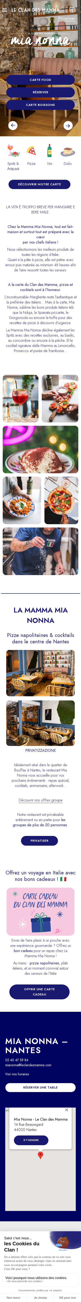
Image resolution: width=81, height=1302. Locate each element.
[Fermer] (67, 1110)
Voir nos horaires (17, 1074)
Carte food (40, 80)
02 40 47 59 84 (16, 1060)
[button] (40, 1155)
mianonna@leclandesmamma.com (28, 1065)
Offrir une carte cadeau (39, 992)
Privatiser (66, 18)
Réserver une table (40, 1087)
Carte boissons (40, 105)
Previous (12, 125)
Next (68, 125)
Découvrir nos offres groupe (41, 800)
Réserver (40, 92)
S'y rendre (31, 1140)
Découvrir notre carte (39, 184)
